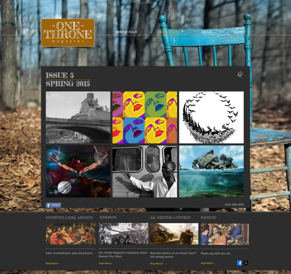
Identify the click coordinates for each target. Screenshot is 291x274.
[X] (245, 262)
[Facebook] (239, 262)
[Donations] (240, 74)
